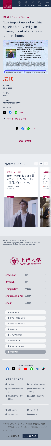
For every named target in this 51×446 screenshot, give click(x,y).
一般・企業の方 (15, 340)
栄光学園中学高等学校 (15, 389)
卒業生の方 (13, 329)
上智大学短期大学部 (36, 384)
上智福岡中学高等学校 (36, 396)
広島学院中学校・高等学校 (15, 397)
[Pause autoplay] (41, 163)
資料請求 (13, 352)
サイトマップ (33, 410)
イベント (14, 17)
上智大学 (11, 384)
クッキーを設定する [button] (11, 436)
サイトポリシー (13, 414)
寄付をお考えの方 (16, 346)
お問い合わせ (12, 410)
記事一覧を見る (25, 141)
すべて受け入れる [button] (30, 436)
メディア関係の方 (16, 335)
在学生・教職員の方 (17, 318)
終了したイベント (25, 17)
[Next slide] (46, 163)
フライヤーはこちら (14, 118)
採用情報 (32, 414)
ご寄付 (33, 5)
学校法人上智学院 (13, 378)
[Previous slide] (36, 163)
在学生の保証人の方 (17, 323)
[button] (34, 172)
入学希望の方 (14, 312)
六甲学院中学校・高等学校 (36, 390)
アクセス (26, 5)
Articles (6, 17)
